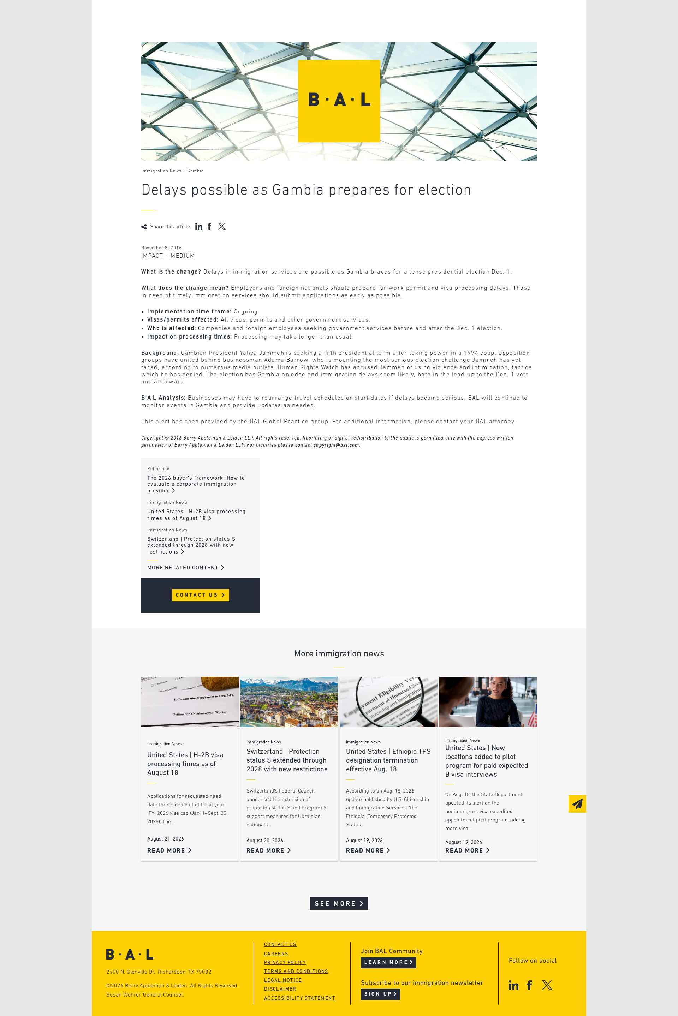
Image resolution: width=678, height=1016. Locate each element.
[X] (547, 985)
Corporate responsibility (208, 30)
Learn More (386, 962)
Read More (167, 851)
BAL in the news (194, 43)
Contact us (280, 945)
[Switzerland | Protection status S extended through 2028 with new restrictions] (289, 702)
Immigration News (161, 171)
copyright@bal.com (336, 445)
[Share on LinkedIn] (198, 226)
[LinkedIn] (513, 985)
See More (336, 904)
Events (286, 43)
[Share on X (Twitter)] (222, 226)
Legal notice (283, 980)
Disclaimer (280, 989)
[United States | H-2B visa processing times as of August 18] (190, 702)
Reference (158, 469)
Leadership (186, 16)
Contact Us (198, 595)
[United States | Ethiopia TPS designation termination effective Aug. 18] (389, 702)
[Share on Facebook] (210, 226)
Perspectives (296, 16)
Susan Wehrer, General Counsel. (145, 995)
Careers (181, 57)
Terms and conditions (296, 971)
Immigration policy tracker (320, 30)
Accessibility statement (299, 998)
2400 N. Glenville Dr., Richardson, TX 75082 (159, 972)
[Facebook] (529, 985)
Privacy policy (285, 963)
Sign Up (378, 994)
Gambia (195, 171)
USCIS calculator (303, 57)
